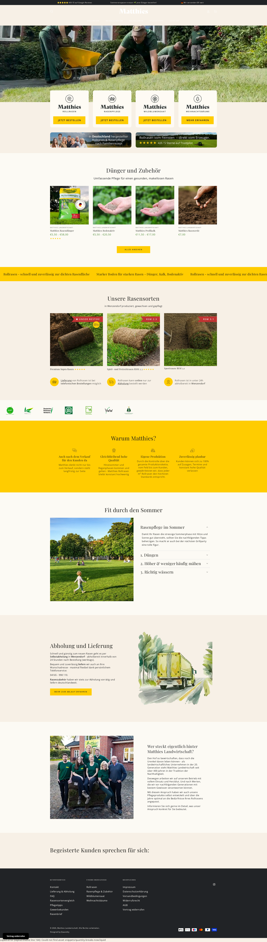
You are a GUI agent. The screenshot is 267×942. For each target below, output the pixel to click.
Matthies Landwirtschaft (67, 928)
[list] (133, 382)
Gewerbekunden (59, 909)
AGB (125, 905)
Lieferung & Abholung (62, 891)
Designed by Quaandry (59, 932)
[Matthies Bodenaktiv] (112, 205)
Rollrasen (91, 887)
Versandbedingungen (135, 896)
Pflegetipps (56, 905)
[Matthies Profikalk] (155, 205)
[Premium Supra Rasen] (76, 339)
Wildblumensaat (95, 896)
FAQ (52, 896)
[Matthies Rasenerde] (197, 205)
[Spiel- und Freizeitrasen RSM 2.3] (133, 339)
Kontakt (54, 887)
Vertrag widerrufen (133, 909)
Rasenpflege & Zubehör (99, 891)
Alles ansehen (133, 249)
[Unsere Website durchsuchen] (51, 11)
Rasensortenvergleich (62, 900)
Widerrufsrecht (131, 900)
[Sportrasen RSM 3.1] (190, 339)
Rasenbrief (56, 914)
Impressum (129, 887)
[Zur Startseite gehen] (133, 11)
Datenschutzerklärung (135, 891)
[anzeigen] (69, 108)
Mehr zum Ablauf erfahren (70, 692)
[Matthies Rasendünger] (69, 205)
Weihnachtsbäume (96, 900)
